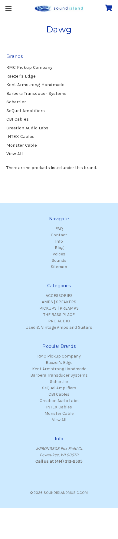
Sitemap (59, 266)
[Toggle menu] (8, 8)
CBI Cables (17, 119)
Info (59, 241)
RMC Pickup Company (29, 67)
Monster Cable (21, 145)
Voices (59, 254)
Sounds (59, 260)
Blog (59, 247)
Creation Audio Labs (27, 128)
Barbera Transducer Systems (36, 93)
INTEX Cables (20, 136)
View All (14, 153)
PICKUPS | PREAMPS (59, 308)
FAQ (59, 228)
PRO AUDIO (59, 321)
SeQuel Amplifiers (25, 110)
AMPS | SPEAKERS (59, 301)
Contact (59, 235)
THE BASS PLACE (59, 314)
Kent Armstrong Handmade (35, 84)
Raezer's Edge (21, 76)
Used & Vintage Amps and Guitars (59, 327)
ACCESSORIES (59, 295)
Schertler (16, 102)
